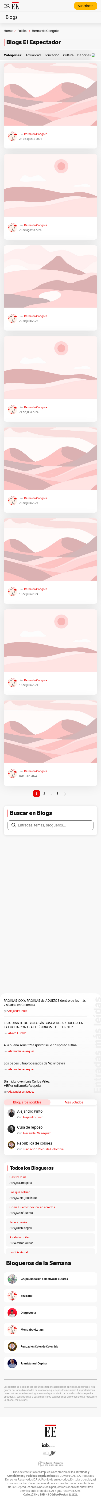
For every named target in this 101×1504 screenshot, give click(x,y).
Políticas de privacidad (40, 1475)
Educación (51, 55)
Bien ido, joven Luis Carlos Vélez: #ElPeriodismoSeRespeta (27, 1083)
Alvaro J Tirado (17, 1033)
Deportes (84, 55)
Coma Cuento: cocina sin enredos (32, 1207)
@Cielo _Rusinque (26, 1198)
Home (8, 31)
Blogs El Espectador (33, 42)
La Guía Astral (18, 1252)
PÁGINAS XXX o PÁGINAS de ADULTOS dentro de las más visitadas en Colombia (45, 1002)
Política (22, 31)
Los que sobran (19, 1192)
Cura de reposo (30, 1127)
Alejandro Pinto (17, 1011)
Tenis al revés (18, 1222)
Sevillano (26, 1295)
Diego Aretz (28, 1312)
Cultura (68, 55)
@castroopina (23, 1182)
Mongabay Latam (32, 1329)
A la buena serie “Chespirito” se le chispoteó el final (40, 1045)
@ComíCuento (23, 1213)
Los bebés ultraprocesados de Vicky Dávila (35, 1063)
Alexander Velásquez (21, 1051)
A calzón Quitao (23, 1243)
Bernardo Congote (35, 134)
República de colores (34, 1143)
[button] (94, 55)
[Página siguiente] (65, 793)
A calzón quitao (19, 1237)
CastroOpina (18, 1177)
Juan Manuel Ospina (34, 1363)
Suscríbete (85, 6)
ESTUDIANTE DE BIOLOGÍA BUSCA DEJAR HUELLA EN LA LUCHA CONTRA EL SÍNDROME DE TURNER (43, 1025)
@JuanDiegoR (23, 1228)
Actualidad (33, 55)
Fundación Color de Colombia (43, 1149)
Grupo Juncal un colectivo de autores (44, 1279)
